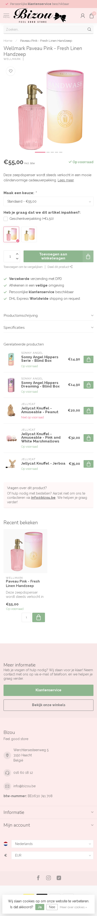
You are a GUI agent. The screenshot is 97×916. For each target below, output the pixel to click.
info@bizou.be (43, 498)
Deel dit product (59, 267)
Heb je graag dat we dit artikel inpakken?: (42, 212)
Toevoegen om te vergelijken (23, 267)
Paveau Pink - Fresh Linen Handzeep (46, 40)
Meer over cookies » (73, 907)
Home (8, 40)
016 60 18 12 (23, 772)
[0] (91, 15)
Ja (40, 907)
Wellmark (12, 59)
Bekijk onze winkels (48, 705)
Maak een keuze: (20, 193)
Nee (52, 907)
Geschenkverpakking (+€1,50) (31, 219)
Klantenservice (48, 690)
